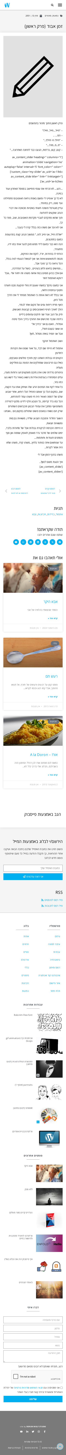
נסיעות (55, 15)
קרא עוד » (53, 618)
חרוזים (26, 944)
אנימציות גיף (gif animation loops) (19, 1039)
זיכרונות (42, 514)
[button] (52, 5)
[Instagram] (39, 1431)
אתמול (59, 514)
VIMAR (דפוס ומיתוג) (23, 1108)
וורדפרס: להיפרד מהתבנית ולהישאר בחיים (21, 1237)
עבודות (56, 951)
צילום (57, 936)
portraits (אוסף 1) (23, 1084)
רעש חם (52, 676)
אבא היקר (51, 601)
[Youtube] (21, 1431)
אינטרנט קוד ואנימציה (49, 975)
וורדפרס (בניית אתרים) (22, 1131)
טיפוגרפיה (55, 959)
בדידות (50, 514)
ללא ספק (28, 1189)
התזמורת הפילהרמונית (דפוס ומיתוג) (20, 1063)
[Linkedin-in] (27, 1431)
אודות (26, 936)
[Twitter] (33, 1431)
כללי (27, 967)
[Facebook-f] (44, 1431)
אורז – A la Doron (44, 754)
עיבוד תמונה (54, 944)
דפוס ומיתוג (54, 967)
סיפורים (48, 15)
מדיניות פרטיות (21, 1387)
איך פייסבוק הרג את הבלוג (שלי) (18, 1259)
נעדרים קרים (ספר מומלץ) (21, 1212)
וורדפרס (25, 959)
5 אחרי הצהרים (26, 1282)
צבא (34, 514)
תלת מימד (55, 991)
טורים (26, 951)
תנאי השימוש (36, 1387)
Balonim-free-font (23, 1014)
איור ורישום (54, 983)
